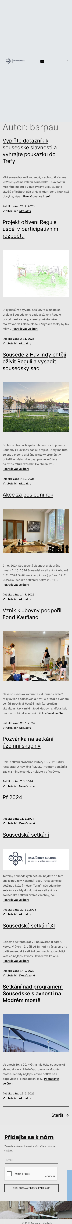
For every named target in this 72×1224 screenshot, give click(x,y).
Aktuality (25, 211)
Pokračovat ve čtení (36, 196)
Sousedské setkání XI (29, 925)
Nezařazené (27, 786)
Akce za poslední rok (28, 494)
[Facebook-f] (67, 61)
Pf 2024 (12, 797)
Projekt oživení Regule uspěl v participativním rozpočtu (30, 229)
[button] (42, 61)
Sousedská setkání (26, 835)
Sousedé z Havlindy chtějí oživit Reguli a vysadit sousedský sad (34, 361)
